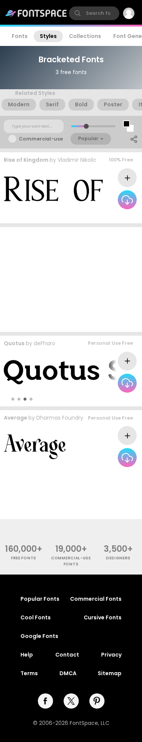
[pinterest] (97, 701)
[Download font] (127, 199)
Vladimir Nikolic (77, 160)
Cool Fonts (35, 617)
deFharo (44, 343)
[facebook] (45, 701)
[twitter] (71, 701)
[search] (94, 13)
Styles (48, 36)
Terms (29, 673)
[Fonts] (36, 13)
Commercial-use (41, 139)
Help (26, 654)
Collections (85, 36)
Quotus (14, 343)
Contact (67, 654)
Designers (118, 558)
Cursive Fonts (103, 617)
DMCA (67, 673)
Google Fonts (39, 636)
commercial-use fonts (71, 561)
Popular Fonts (39, 599)
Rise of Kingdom (26, 160)
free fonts (23, 558)
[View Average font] (35, 446)
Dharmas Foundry (59, 418)
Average (15, 418)
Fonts (20, 36)
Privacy (111, 654)
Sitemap (110, 673)
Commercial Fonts (96, 599)
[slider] (85, 126)
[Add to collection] (127, 177)
